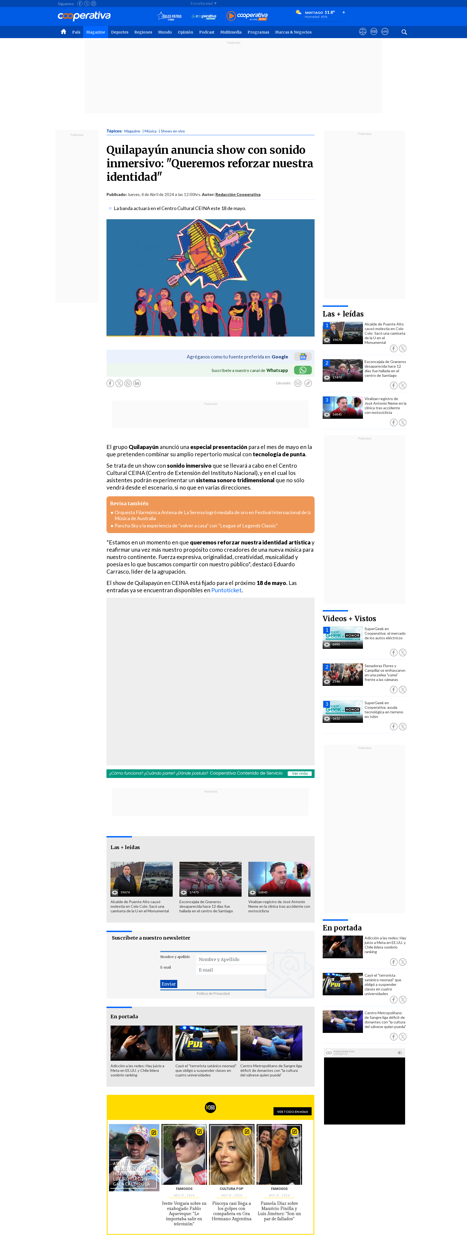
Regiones (143, 32)
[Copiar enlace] (308, 383)
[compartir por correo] (298, 383)
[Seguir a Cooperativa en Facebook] (80, 3)
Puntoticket (226, 590)
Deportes (119, 32)
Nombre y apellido (175, 957)
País (76, 32)
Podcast (206, 32)
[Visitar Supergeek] (385, 36)
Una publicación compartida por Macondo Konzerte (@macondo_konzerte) (180, 695)
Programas (258, 32)
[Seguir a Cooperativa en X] (86, 3)
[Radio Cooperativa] (247, 16)
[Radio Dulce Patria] (169, 16)
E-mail (165, 967)
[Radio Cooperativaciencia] (204, 16)
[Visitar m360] (374, 36)
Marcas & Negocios (293, 32)
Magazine (95, 32)
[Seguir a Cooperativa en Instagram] (93, 3)
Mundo (165, 32)
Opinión (185, 32)
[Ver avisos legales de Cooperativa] (362, 36)
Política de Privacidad (213, 993)
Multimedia (231, 32)
